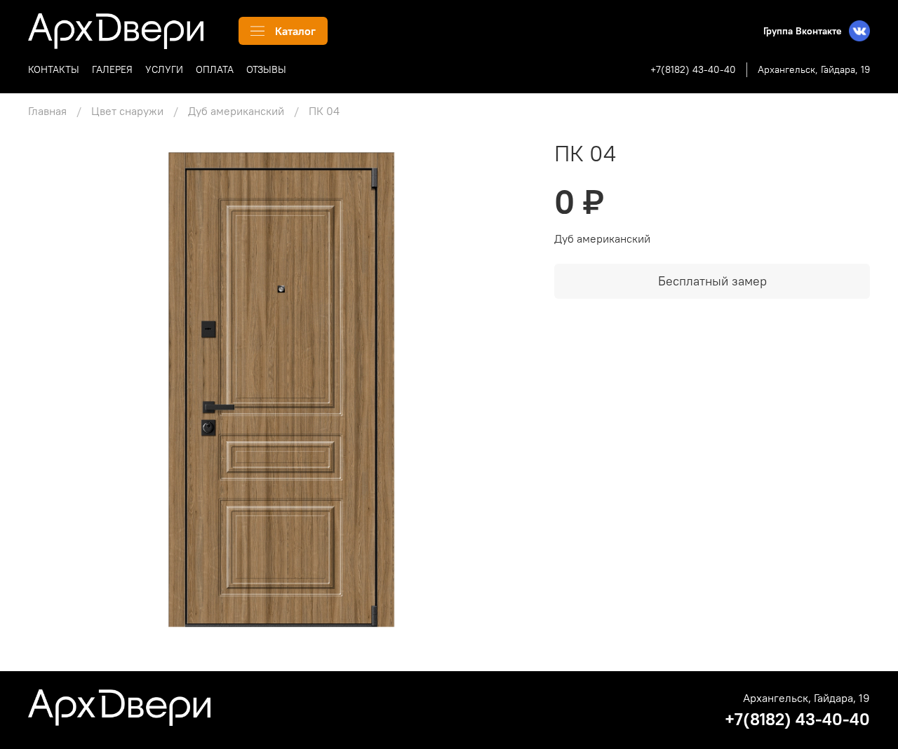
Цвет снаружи (127, 111)
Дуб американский (236, 111)
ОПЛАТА (215, 69)
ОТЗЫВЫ (266, 69)
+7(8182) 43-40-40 (693, 69)
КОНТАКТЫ (53, 69)
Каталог (295, 31)
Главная (47, 111)
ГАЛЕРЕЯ (112, 69)
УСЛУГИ (164, 69)
